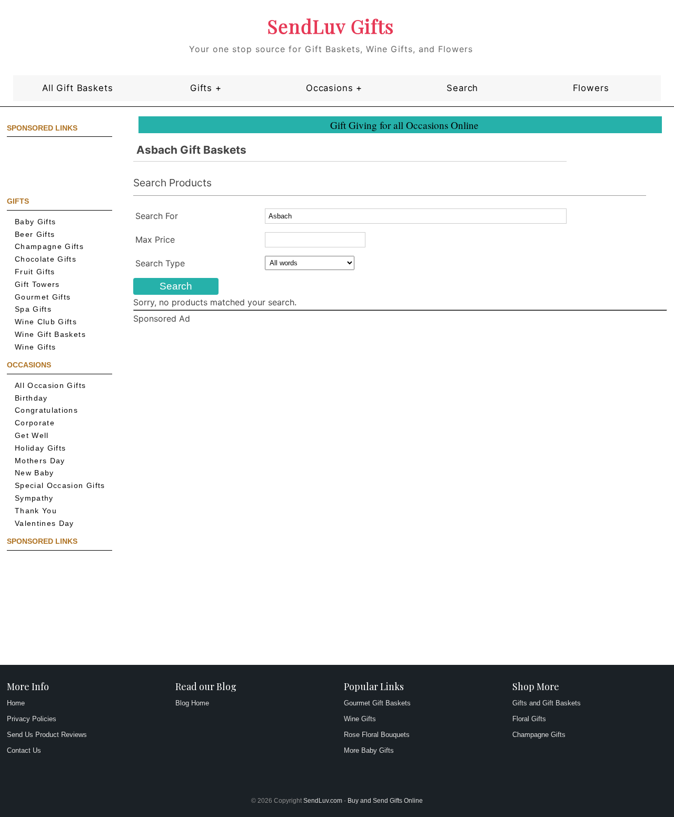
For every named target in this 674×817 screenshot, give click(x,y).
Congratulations (46, 410)
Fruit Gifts (35, 272)
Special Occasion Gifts (60, 486)
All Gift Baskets (77, 88)
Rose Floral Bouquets (377, 735)
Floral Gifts (529, 719)
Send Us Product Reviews (47, 735)
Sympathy (34, 498)
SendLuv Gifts (330, 25)
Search (462, 88)
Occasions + (334, 88)
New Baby (34, 473)
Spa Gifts (33, 309)
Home (16, 703)
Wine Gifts (35, 347)
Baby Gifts (35, 222)
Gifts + (206, 88)
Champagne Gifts (49, 247)
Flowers (591, 88)
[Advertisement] (54, 166)
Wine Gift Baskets (50, 334)
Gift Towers (37, 284)
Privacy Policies (31, 719)
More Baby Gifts (369, 750)
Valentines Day (44, 523)
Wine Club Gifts (46, 322)
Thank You (36, 511)
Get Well (32, 436)
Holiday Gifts (40, 448)
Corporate (35, 423)
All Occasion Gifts (50, 386)
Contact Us (24, 750)
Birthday (31, 398)
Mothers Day (40, 461)
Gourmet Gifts (43, 297)
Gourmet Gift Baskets (377, 703)
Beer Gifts (35, 234)
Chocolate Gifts (45, 259)
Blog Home (192, 703)
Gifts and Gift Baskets (546, 703)
